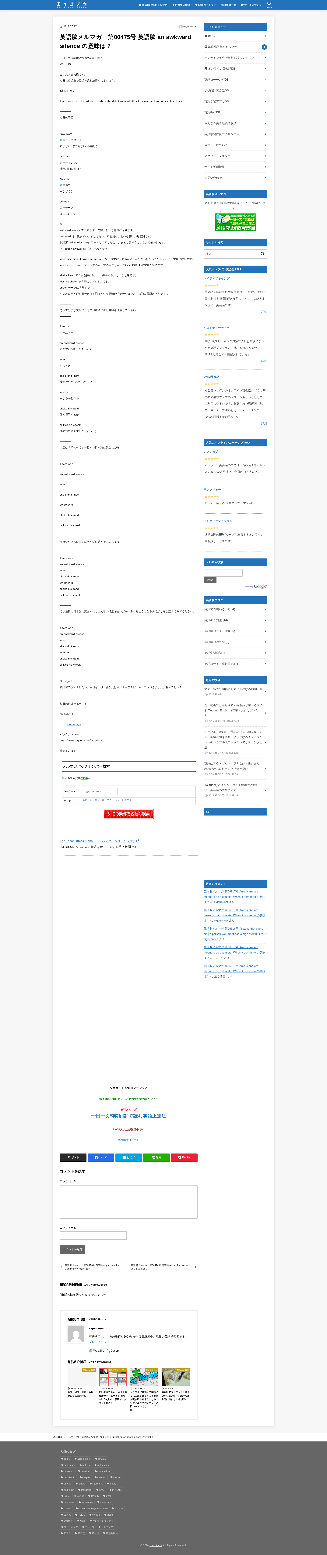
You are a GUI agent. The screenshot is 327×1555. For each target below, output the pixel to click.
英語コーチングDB (216, 79)
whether (68, 1521)
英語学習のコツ (216, 642)
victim (110, 1514)
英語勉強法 (112, 1533)
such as (119, 1508)
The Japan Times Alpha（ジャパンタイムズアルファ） (98, 841)
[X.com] (113, 1351)
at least (86, 1465)
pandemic (69, 1502)
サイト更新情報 (214, 166)
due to (116, 1477)
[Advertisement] (129, 887)
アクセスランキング (217, 156)
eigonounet (221, 901)
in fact (102, 1490)
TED (116, 800)
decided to (69, 1477)
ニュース (99, 800)
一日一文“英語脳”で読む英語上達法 (128, 1115)
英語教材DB (212, 112)
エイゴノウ (155, 1545)
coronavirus (103, 1471)
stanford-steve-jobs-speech (93, 1508)
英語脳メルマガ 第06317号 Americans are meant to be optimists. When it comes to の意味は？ (234, 896)
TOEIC (81, 1514)
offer (108, 1496)
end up (68, 1483)
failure (82, 1483)
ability (67, 1459)
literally (95, 1496)
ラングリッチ (212, 489)
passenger (87, 1502)
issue (67, 1496)
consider (85, 1471)
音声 (62, 140)
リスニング (107, 1527)
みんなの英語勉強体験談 (220, 123)
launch (80, 1496)
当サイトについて (216, 145)
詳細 (264, 311)
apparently (70, 1465)
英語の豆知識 (216, 620)
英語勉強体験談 (181, 4)
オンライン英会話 (102, 1521)
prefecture (105, 1502)
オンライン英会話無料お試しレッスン (229, 57)
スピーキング (71, 1527)
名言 (109, 800)
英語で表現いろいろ (219, 609)
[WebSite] (96, 1351)
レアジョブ (211, 451)
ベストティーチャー (217, 327)
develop (101, 1477)
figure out (97, 1483)
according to (84, 1459)
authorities (103, 1465)
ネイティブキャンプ (217, 278)
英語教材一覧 (228, 4)
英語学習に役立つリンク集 (221, 134)
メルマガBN (72, 1437)
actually (102, 1459)
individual (86, 1490)
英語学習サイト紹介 (219, 631)
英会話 (81, 1533)
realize (67, 1508)
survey (67, 1514)
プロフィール (97, 1341)
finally (113, 1483)
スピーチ (87, 800)
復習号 (67, 1533)
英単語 (95, 1533)
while (83, 1521)
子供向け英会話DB (216, 90)
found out (69, 1490)
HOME (59, 1437)
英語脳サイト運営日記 (221, 663)
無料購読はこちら (129, 1140)
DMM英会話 (212, 376)
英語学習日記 (215, 652)
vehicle (96, 1514)
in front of (117, 1490)
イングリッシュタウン (218, 520)
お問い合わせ (213, 177)
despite (86, 1477)
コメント (68, 1181)
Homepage (74, 724)
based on (69, 1471)
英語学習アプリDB (216, 101)
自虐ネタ (126, 800)
